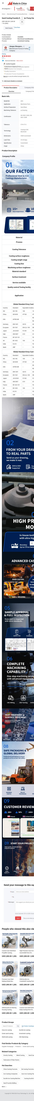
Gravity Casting (7, 1055)
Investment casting (24, 1033)
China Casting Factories (10, 1069)
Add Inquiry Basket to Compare (13, 81)
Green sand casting (7, 1033)
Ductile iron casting (24, 1030)
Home (3, 14)
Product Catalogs (28, 1026)
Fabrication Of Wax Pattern (11, 1060)
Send (18, 918)
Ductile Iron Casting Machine (11, 1078)
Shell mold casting (7, 1037)
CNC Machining (23, 1037)
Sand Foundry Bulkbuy (10, 1083)
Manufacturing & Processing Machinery (17, 14)
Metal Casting (20, 1055)
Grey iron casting (7, 1030)
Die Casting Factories (27, 1069)
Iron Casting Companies (10, 1074)
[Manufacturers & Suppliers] (17, 3)
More (3, 1086)
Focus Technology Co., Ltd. (24, 1093)
